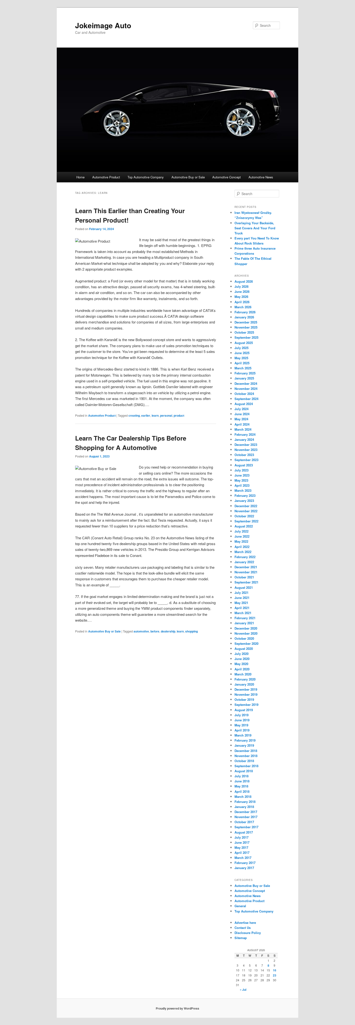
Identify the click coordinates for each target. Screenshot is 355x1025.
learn (155, 415)
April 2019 (241, 730)
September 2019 (246, 704)
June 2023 (241, 475)
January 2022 (244, 562)
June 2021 (241, 597)
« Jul (243, 989)
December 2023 (245, 444)
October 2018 (244, 760)
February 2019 (245, 740)
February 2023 (245, 495)
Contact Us (242, 927)
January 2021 (244, 623)
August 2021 (243, 587)
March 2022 (242, 551)
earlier (145, 415)
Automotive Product (106, 177)
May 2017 (241, 847)
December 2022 (245, 506)
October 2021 (244, 577)
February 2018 (245, 801)
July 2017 (241, 837)
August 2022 (243, 526)
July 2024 (241, 409)
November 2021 (245, 572)
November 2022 (245, 511)
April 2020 (241, 669)
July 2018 (241, 776)
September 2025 (246, 337)
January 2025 (244, 378)
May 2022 (241, 541)
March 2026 (242, 307)
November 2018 (245, 755)
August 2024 (243, 403)
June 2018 (241, 781)
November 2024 (245, 388)
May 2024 (241, 419)
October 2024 (244, 393)
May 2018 (241, 786)
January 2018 (244, 806)
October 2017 (244, 822)
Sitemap (240, 937)
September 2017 (246, 827)
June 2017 (241, 842)
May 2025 (241, 358)
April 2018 (241, 791)
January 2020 (244, 684)
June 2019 (241, 720)
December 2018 (245, 750)
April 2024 (241, 424)
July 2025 (241, 347)
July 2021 (241, 592)
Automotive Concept (226, 177)
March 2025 (242, 368)
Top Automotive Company (146, 177)
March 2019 (242, 735)
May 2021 (241, 602)
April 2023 (241, 485)
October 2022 (244, 516)
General (240, 906)
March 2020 (242, 674)
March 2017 (242, 857)
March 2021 (242, 613)
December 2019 (245, 689)
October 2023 (244, 454)
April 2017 (241, 852)
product (179, 415)
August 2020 (243, 648)
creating (134, 415)
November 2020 (245, 633)
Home (80, 177)
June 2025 (241, 353)
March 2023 (242, 490)
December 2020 (245, 628)
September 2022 (246, 521)
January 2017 (244, 867)
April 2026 (241, 302)
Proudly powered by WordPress (177, 1008)
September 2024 (246, 398)
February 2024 (245, 434)
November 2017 (245, 816)
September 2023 (246, 459)
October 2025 (244, 332)
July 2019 (241, 715)
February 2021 (245, 618)
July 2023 (241, 470)
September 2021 (246, 582)
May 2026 (241, 296)
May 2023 (241, 480)
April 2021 (241, 607)
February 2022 (245, 557)
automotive (141, 631)
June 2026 (241, 291)
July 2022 (241, 531)
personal (166, 415)
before (154, 631)
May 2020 (241, 663)
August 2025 (243, 342)
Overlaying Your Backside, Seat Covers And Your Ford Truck (254, 228)
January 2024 (244, 439)
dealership (168, 631)
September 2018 (246, 766)
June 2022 (241, 536)
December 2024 (245, 383)
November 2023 (245, 449)
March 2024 (242, 429)
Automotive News (260, 177)
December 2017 (245, 811)
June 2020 (241, 658)
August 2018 (243, 771)
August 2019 (243, 710)
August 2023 (243, 465)
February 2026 (245, 312)
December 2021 (245, 567)
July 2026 (241, 286)
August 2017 (243, 832)
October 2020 (244, 638)
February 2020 (245, 679)
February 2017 (245, 862)
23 (274, 975)
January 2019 (244, 745)
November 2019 (245, 694)
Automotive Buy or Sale (188, 177)
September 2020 (246, 643)
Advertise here (245, 922)
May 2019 (241, 725)
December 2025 (245, 322)
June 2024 (241, 414)
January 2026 (244, 317)
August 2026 (243, 281)
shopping (191, 631)
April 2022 (241, 546)
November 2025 (245, 327)
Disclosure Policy (247, 932)
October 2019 (244, 699)
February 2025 (245, 373)
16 (274, 970)
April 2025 (241, 363)
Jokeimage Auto (103, 25)
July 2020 (241, 653)
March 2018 (242, 796)
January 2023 (244, 500)
